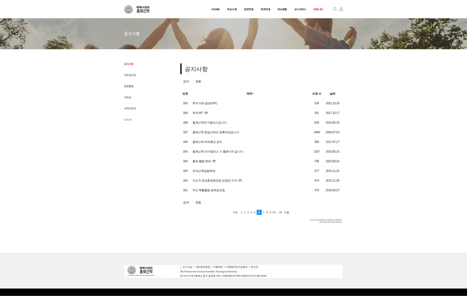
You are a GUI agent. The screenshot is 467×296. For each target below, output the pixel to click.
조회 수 (316, 93)
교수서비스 (300, 9)
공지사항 (129, 64)
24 (280, 212)
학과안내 (265, 9)
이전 (235, 212)
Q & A (127, 119)
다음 (286, 212)
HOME (215, 9)
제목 (249, 93)
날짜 (332, 93)
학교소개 (232, 9)
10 (274, 212)
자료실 (127, 97)
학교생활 (282, 9)
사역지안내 (130, 108)
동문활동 (129, 86)
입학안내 (248, 9)
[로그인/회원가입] (341, 9)
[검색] (335, 9)
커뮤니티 (318, 9)
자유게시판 (130, 75)
